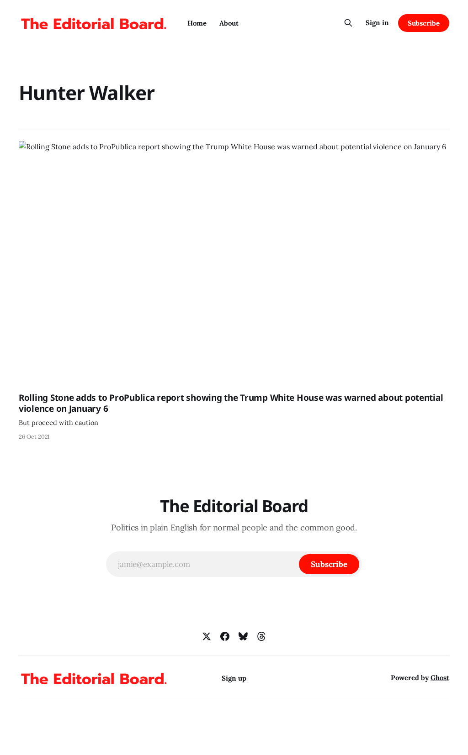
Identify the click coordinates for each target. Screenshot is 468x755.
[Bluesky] (243, 636)
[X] (206, 636)
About (229, 23)
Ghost (440, 677)
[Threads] (261, 636)
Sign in (377, 22)
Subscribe (424, 23)
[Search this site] (348, 23)
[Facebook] (224, 636)
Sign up (234, 678)
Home (197, 23)
